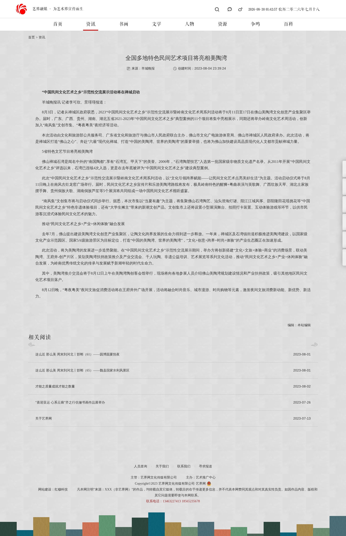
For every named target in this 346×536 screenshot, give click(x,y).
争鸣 (255, 24)
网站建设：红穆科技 (53, 489)
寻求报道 (205, 466)
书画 (123, 24)
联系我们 (183, 466)
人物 (189, 24)
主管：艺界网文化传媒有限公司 (154, 477)
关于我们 (162, 466)
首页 (57, 24)
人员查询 (140, 466)
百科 (288, 24)
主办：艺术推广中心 (201, 477)
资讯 (90, 24)
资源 (222, 24)
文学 (156, 24)
